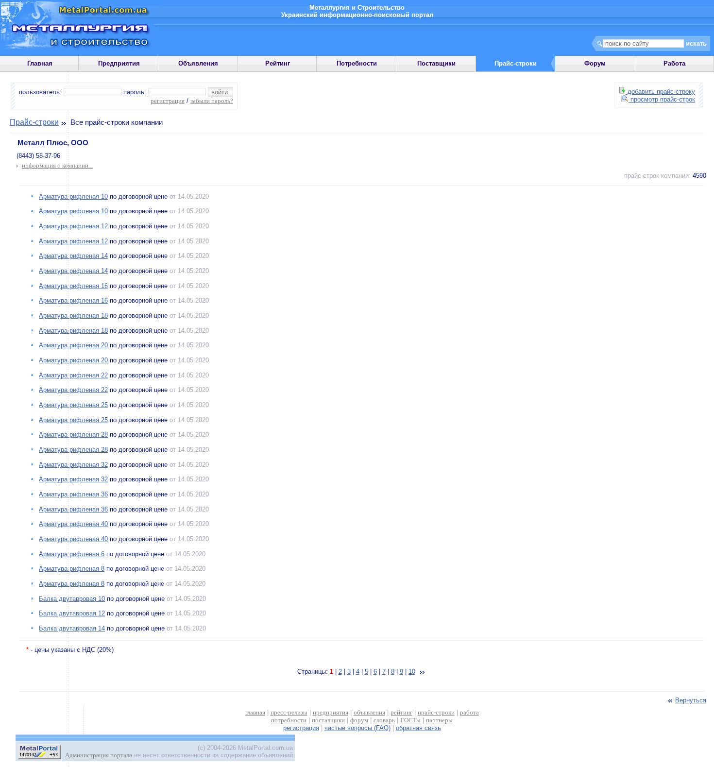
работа (469, 712)
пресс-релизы (289, 712)
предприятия (330, 712)
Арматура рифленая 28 (73, 434)
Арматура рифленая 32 (73, 464)
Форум (595, 63)
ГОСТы (410, 720)
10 (411, 671)
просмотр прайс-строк (662, 99)
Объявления (198, 63)
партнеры (439, 720)
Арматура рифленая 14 (73, 255)
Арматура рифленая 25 (73, 405)
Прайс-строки (34, 122)
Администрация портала (98, 755)
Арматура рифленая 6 (71, 554)
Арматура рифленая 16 (73, 286)
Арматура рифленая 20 (73, 345)
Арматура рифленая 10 (73, 196)
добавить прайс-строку (660, 91)
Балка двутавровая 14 (72, 628)
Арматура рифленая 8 (71, 568)
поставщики (328, 720)
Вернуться (690, 700)
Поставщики (436, 63)
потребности (288, 720)
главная (255, 712)
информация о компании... (57, 165)
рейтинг (401, 712)
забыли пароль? (211, 100)
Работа (674, 63)
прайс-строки (436, 712)
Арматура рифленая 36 (73, 494)
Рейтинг (277, 63)
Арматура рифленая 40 (73, 524)
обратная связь (418, 728)
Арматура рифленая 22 (73, 375)
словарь (384, 720)
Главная (39, 63)
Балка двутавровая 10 (72, 598)
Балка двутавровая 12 (72, 613)
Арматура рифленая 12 (73, 226)
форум (359, 720)
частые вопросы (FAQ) (357, 728)
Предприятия (119, 63)
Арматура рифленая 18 (73, 315)
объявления (369, 712)
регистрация (168, 100)
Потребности (357, 63)
